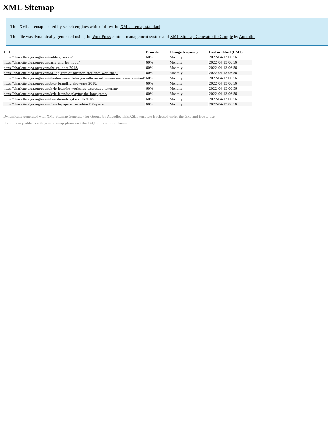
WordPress (101, 36)
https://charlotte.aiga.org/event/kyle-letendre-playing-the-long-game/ (55, 94)
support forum (116, 123)
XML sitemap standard (140, 26)
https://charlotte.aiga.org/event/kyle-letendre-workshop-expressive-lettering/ (61, 88)
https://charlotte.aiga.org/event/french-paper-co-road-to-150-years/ (54, 104)
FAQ (91, 123)
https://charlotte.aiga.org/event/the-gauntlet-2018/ (41, 68)
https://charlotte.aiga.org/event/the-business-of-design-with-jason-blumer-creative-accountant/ (74, 78)
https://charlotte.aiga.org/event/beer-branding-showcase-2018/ (50, 83)
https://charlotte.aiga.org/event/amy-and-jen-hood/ (42, 62)
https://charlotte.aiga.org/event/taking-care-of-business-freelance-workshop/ (61, 73)
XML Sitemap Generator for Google (201, 36)
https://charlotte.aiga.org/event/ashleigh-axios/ (38, 57)
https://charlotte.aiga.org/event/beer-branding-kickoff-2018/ (49, 99)
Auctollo (247, 36)
